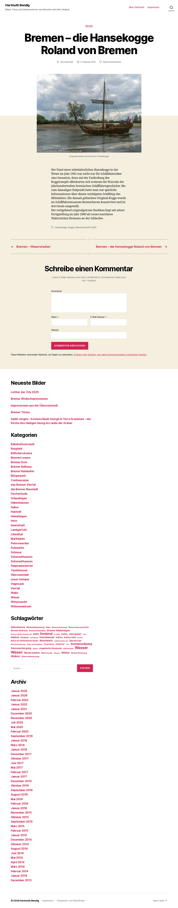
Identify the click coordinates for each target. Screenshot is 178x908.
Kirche (80, 638)
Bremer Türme (20, 412)
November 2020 (21, 718)
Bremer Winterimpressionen (29, 398)
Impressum (153, 7)
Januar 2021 (19, 709)
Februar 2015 (19, 830)
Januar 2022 (19, 704)
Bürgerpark (18, 475)
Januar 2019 (19, 740)
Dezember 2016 (21, 781)
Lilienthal (17, 534)
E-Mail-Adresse (98, 317)
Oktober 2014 (20, 844)
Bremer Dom (19, 462)
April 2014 (17, 862)
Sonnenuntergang (21, 648)
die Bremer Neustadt (24, 489)
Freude (57, 634)
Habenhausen (20, 502)
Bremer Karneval (59, 627)
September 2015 (22, 821)
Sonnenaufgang (81, 644)
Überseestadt (20, 574)
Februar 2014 (19, 871)
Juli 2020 (17, 722)
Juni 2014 (17, 853)
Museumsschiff (82, 227)
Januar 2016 (19, 808)
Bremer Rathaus (21, 466)
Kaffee (59, 637)
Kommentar (56, 291)
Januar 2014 (19, 875)
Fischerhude (19, 493)
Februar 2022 (19, 700)
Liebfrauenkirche (61, 641)
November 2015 (21, 812)
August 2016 (19, 794)
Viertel (15, 588)
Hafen (15, 507)
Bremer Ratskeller (22, 471)
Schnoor (16, 552)
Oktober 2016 (20, 785)
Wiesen (57, 653)
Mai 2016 (17, 799)
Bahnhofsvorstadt (22, 444)
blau (48, 627)
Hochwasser (46, 637)
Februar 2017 (19, 772)
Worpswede (19, 601)
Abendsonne (18, 627)
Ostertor (60, 644)
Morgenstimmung (18, 644)
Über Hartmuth (136, 7)
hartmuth (68, 62)
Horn (14, 520)
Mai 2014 (17, 857)
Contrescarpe (20, 480)
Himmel (24, 637)
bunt (36, 633)
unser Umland (20, 579)
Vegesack (17, 583)
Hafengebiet (75, 634)
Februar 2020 (20, 731)
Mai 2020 (17, 727)
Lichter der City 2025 (25, 392)
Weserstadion (32, 652)
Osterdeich (49, 644)
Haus (85, 634)
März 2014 (18, 866)
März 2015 (17, 826)
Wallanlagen (68, 648)
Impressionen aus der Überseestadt (34, 405)
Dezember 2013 (21, 880)
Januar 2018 (19, 749)
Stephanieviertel (22, 565)
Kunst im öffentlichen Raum (24, 641)
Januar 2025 (19, 691)
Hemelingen (18, 516)
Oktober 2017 (20, 758)
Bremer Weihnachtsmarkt (21, 634)
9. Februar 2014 (88, 62)
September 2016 (22, 790)
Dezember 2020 (21, 713)
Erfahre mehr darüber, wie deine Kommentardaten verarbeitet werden (110, 354)
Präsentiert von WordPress (71, 900)
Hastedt (16, 511)
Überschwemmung (30, 656)
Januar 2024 (19, 695)
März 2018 (18, 745)
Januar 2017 (19, 776)
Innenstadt (18, 525)
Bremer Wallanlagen (58, 630)
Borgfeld (16, 448)
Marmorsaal (75, 641)
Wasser (81, 648)
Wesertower (47, 653)
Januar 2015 (19, 835)
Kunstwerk (46, 640)
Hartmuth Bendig (17, 5)
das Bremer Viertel (23, 484)
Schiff (93, 227)
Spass (35, 648)
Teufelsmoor (19, 570)
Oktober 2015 (20, 817)
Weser (89, 26)
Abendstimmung (35, 627)
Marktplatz (18, 538)
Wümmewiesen (21, 606)
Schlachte (17, 547)
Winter (65, 652)
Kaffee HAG (70, 637)
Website (55, 330)
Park (67, 644)
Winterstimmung (79, 653)
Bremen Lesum (20, 457)
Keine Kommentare (112, 62)
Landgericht (19, 529)
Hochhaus (34, 638)
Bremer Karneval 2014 (79, 627)
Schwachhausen (21, 556)
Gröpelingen (19, 498)
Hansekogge (61, 227)
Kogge (71, 227)
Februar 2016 (19, 803)
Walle (14, 592)
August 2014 (19, 848)
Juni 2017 (17, 763)
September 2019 (22, 736)
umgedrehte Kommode (50, 648)
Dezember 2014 (21, 839)
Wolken (15, 656)
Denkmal (46, 634)
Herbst (15, 637)
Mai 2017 (17, 767)
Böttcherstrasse (21, 453)
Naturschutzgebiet (34, 644)
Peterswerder (20, 543)
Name (54, 317)
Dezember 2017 (21, 754)
